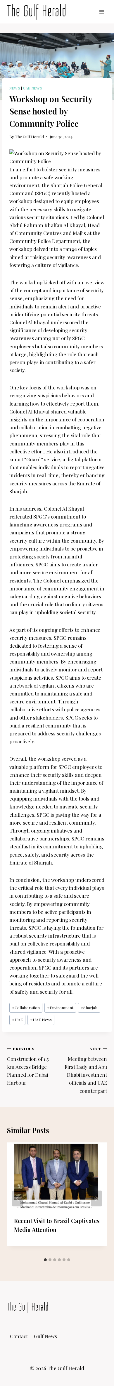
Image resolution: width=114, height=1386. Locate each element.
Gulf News (45, 1336)
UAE (17, 1019)
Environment (60, 1007)
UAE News (32, 88)
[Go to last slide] (17, 1198)
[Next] (96, 1198)
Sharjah (89, 1007)
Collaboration (26, 1007)
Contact (19, 1336)
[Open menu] (101, 11)
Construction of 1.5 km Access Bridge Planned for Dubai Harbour (28, 1066)
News (14, 88)
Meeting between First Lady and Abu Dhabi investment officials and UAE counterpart (86, 1070)
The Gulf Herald (29, 136)
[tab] (45, 1259)
